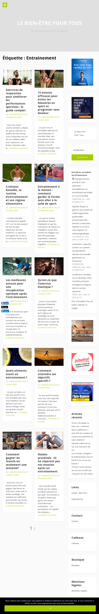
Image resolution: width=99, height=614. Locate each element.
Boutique (76, 565)
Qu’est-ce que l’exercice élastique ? (47, 283)
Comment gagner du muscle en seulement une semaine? (16, 461)
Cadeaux (75, 543)
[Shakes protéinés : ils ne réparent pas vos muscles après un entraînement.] (49, 441)
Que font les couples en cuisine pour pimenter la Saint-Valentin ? (82, 436)
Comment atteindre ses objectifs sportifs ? (47, 375)
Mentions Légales (79, 590)
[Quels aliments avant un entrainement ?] (17, 357)
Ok (50, 608)
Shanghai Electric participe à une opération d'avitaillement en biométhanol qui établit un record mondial (82, 187)
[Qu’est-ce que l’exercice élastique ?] (49, 266)
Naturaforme (78, 499)
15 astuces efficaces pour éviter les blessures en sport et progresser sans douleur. (48, 103)
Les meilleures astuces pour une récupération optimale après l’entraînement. (17, 288)
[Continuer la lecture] (18, 148)
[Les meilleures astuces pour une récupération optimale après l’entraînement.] (17, 266)
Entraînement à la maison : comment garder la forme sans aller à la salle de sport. (49, 195)
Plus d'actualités (79, 301)
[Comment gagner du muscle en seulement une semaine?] (17, 441)
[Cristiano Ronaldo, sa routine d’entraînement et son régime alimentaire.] (17, 173)
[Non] (95, 605)
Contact (75, 521)
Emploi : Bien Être (79, 493)
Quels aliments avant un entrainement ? (16, 374)
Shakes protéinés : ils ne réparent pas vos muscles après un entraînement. (49, 463)
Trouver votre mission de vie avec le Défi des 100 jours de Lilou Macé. (82, 470)
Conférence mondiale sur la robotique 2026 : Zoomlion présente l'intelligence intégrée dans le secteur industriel (82, 283)
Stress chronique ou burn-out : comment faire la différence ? (80, 426)
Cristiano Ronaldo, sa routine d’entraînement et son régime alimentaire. (17, 195)
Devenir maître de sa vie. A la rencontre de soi (81, 446)
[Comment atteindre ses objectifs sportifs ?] (49, 357)
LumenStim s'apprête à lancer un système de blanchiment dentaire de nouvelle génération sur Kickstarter (81, 252)
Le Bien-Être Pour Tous (49, 22)
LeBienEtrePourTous (17, 114)
